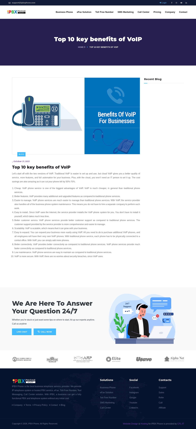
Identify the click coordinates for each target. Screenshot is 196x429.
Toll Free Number (104, 12)
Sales (161, 392)
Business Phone (64, 12)
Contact (183, 12)
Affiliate (162, 408)
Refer (161, 397)
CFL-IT (180, 424)
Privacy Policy (41, 405)
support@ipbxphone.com (23, 3)
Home (81, 47)
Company (170, 12)
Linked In (133, 408)
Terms (28, 405)
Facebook (134, 387)
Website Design (131, 424)
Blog (21, 154)
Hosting (144, 424)
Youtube (133, 403)
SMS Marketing (126, 12)
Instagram (134, 392)
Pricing (157, 12)
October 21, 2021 (21, 161)
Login (164, 3)
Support (162, 387)
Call (161, 403)
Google (132, 397)
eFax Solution (84, 12)
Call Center (143, 12)
